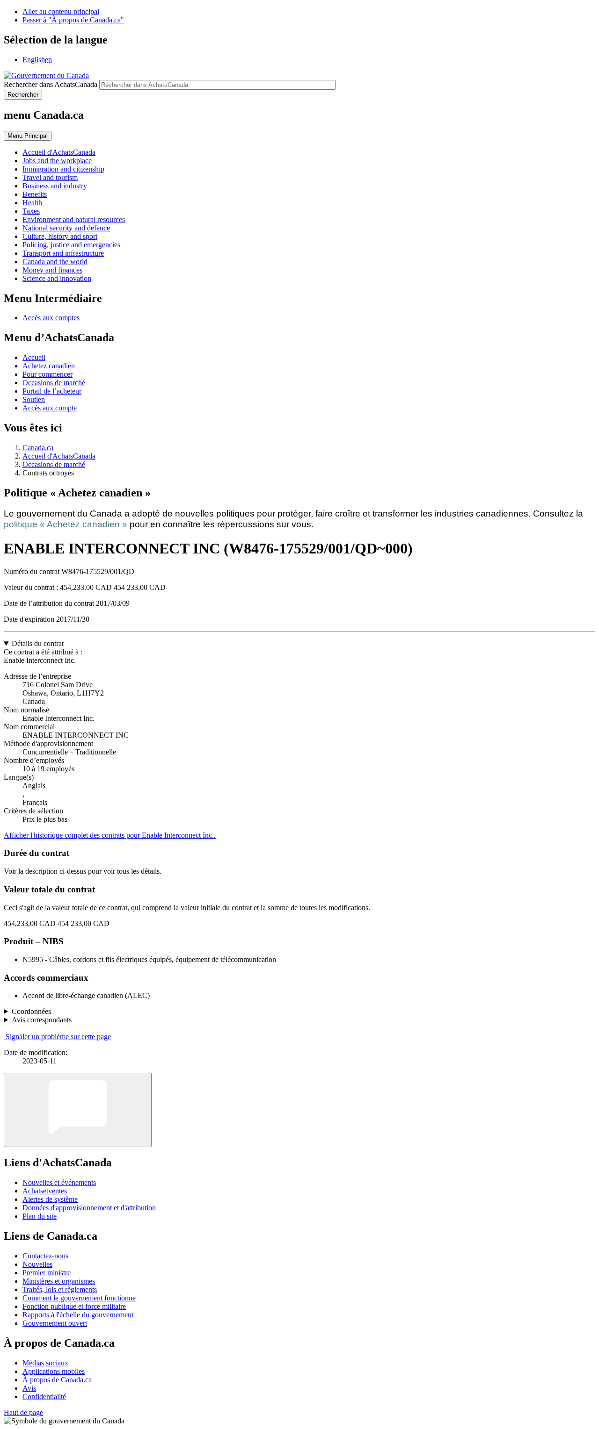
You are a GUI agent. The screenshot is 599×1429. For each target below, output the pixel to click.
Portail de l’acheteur (51, 391)
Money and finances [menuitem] (52, 270)
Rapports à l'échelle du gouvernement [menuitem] (77, 1315)
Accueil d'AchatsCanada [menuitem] (58, 152)
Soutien (33, 399)
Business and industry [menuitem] (54, 186)
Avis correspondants (42, 1020)
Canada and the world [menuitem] (55, 262)
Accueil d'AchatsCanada (58, 456)
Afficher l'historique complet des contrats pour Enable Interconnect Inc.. (110, 835)
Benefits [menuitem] (34, 194)
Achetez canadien (48, 366)
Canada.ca (37, 448)
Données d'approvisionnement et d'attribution (89, 1208)
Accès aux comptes (51, 318)
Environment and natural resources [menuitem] (73, 219)
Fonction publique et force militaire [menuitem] (74, 1306)
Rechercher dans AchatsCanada (50, 84)
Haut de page (23, 1412)
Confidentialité (44, 1396)
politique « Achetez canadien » (65, 524)
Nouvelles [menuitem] (37, 1264)
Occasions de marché (53, 383)
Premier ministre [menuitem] (46, 1273)
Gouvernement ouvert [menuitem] (54, 1323)
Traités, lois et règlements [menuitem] (59, 1289)
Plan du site (39, 1216)
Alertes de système (50, 1199)
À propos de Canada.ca (57, 1380)
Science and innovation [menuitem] (56, 278)
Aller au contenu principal (60, 11)
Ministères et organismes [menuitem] (58, 1281)
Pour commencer (47, 374)
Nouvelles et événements (59, 1182)
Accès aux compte (49, 408)
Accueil (33, 357)
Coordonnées (31, 1011)
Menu (27, 135)
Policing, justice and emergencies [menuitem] (71, 245)
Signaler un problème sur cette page (58, 1037)
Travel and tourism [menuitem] (50, 177)
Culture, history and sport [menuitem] (59, 236)
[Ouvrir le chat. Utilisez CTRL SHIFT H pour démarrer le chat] (78, 1110)
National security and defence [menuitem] (66, 228)
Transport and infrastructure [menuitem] (63, 253)
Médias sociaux (45, 1363)
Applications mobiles (53, 1371)
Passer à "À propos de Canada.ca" (73, 20)
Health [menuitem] (32, 203)
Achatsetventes (44, 1191)
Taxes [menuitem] (31, 211)
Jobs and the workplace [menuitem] (57, 161)
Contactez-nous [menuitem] (45, 1256)
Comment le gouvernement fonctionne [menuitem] (79, 1298)
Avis (29, 1388)
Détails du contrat (38, 643)
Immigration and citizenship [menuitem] (63, 169)
